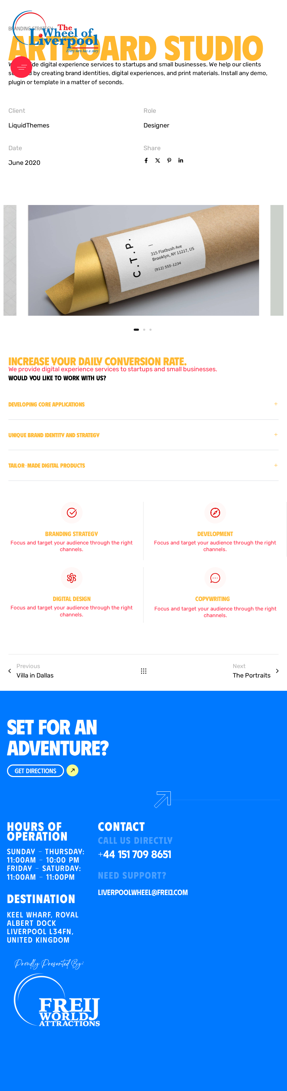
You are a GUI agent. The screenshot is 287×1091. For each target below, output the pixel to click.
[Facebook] (146, 161)
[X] (157, 161)
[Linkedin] (180, 161)
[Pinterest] (169, 161)
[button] (23, 67)
